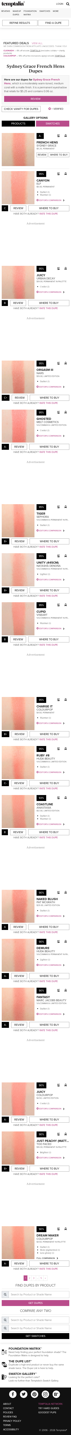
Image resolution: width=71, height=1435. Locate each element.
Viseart (42, 615)
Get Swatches (35, 1336)
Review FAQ (10, 1416)
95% (41, 174)
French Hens (47, 142)
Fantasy (43, 997)
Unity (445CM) (48, 563)
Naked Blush (47, 899)
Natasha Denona (49, 566)
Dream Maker (48, 1235)
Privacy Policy (12, 1421)
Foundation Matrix (30, 13)
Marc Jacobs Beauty (51, 1000)
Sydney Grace (46, 145)
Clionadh (8, 50)
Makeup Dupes (17, 13)
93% (41, 798)
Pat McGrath (46, 902)
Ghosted (44, 419)
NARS (40, 373)
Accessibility (11, 1429)
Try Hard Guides (48, 1408)
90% (41, 892)
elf (39, 184)
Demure (43, 948)
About (7, 1403)
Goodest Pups (47, 1412)
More (56, 11)
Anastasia (44, 807)
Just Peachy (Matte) (53, 1141)
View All (37, 43)
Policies (8, 1412)
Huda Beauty (46, 758)
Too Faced (44, 1144)
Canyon (43, 180)
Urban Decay (46, 278)
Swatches (44, 11)
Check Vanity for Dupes (21, 109)
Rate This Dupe (48, 213)
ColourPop (9, 56)
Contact (8, 1408)
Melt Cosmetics (48, 422)
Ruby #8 (43, 755)
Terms (7, 1425)
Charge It (45, 706)
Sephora (43, 517)
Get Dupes (35, 1303)
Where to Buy (59, 154)
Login (59, 3)
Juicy (41, 275)
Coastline (45, 804)
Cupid (41, 612)
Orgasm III (45, 370)
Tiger (41, 513)
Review (35, 99)
